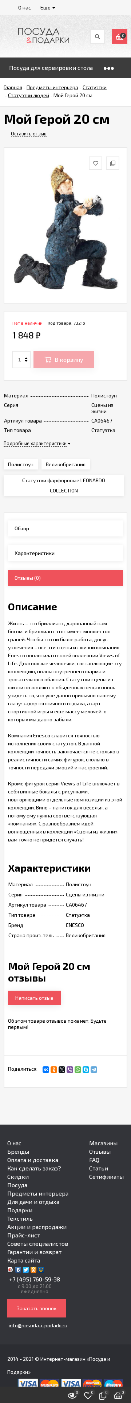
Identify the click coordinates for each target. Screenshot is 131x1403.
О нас (14, 1143)
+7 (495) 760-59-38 (34, 1279)
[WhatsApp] (78, 1069)
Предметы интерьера (37, 1193)
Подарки (19, 1209)
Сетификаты (106, 1176)
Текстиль (20, 1218)
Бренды (18, 1151)
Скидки (18, 1176)
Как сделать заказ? (34, 1168)
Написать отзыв (34, 998)
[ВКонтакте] (46, 1069)
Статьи (98, 1168)
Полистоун (20, 464)
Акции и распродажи (37, 1226)
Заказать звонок (36, 1308)
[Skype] (86, 1069)
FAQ (94, 1159)
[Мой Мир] (41, 1270)
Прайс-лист (23, 1235)
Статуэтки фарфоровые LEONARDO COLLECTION (63, 485)
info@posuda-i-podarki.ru (38, 1325)
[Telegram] (94, 1069)
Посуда (17, 1184)
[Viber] (70, 1069)
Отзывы (100, 1151)
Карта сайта (23, 1260)
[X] (62, 1069)
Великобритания (66, 464)
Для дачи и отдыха (33, 1201)
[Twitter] (26, 1270)
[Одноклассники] (54, 1069)
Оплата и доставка (32, 1159)
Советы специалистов (37, 1243)
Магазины (103, 1143)
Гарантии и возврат (34, 1251)
